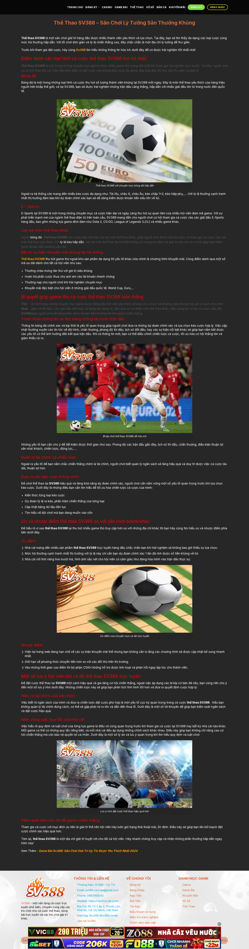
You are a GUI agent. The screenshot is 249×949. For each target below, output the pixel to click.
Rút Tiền (135, 901)
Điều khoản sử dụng (142, 911)
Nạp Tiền (136, 895)
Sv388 (81, 50)
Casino (107, 7)
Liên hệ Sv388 (86, 921)
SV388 (25, 903)
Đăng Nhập (137, 890)
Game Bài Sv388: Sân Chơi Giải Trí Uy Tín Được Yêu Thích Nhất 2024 (88, 851)
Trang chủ (75, 7)
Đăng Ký (91, 7)
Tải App (135, 906)
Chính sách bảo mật (143, 922)
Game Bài (121, 7)
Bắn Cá (162, 7)
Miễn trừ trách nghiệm (144, 917)
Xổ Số (150, 7)
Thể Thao (137, 7)
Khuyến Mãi (177, 7)
